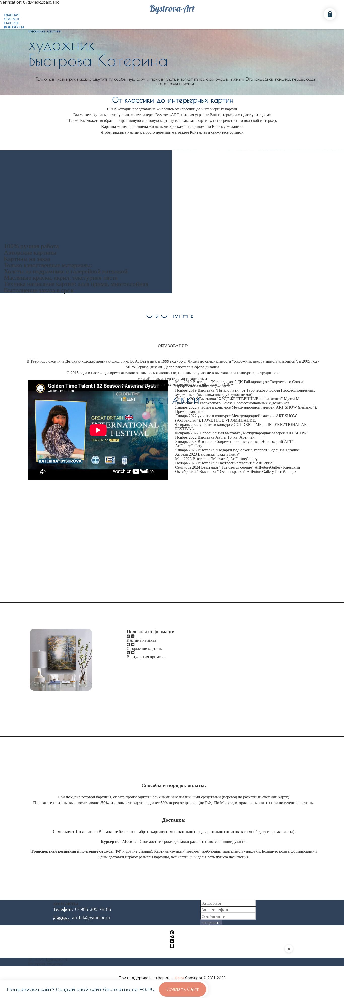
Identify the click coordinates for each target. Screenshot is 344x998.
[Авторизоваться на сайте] (330, 14)
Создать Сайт (182, 989)
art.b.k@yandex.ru (91, 917)
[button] (172, 932)
